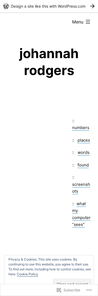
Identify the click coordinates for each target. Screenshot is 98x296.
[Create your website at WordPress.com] (49, 6)
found (83, 165)
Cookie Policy (27, 274)
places (84, 140)
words (84, 152)
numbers (80, 127)
